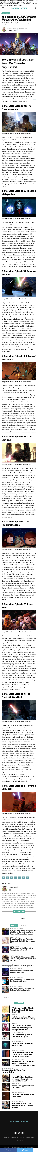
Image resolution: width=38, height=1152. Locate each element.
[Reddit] (11, 878)
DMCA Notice (20, 1140)
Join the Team (14, 1138)
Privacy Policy (30, 1138)
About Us (6, 1138)
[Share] (3, 878)
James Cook (12, 30)
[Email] (19, 878)
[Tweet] (7, 878)
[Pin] (23, 878)
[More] (27, 878)
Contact (22, 1138)
